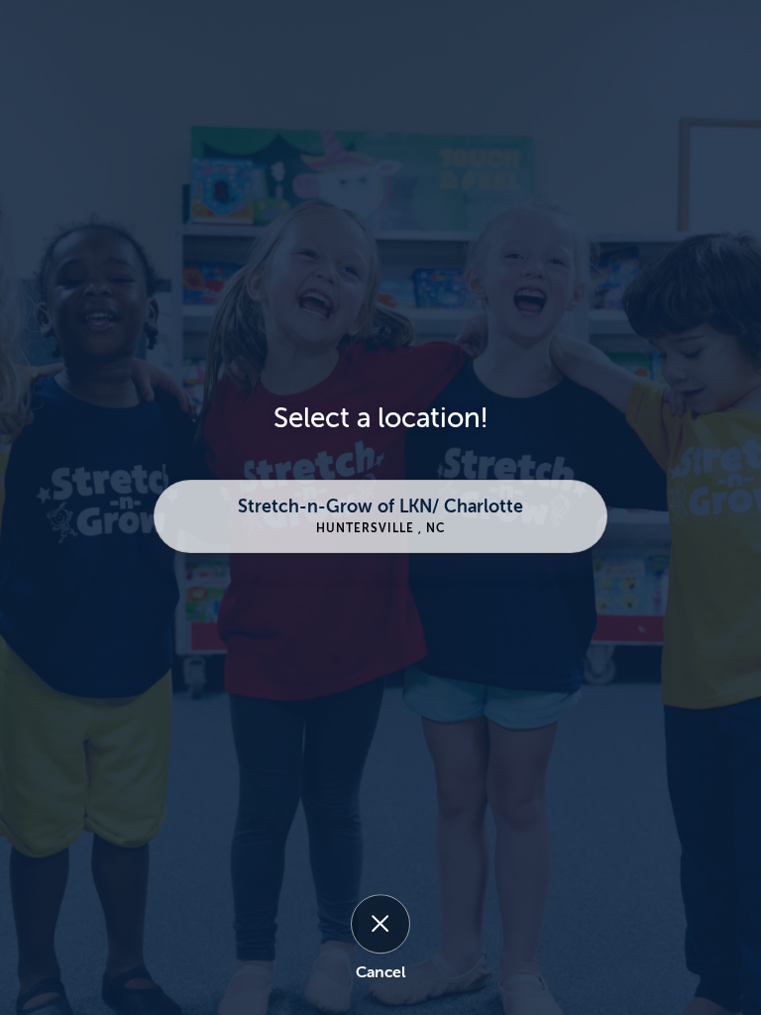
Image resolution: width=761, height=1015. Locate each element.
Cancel (380, 972)
